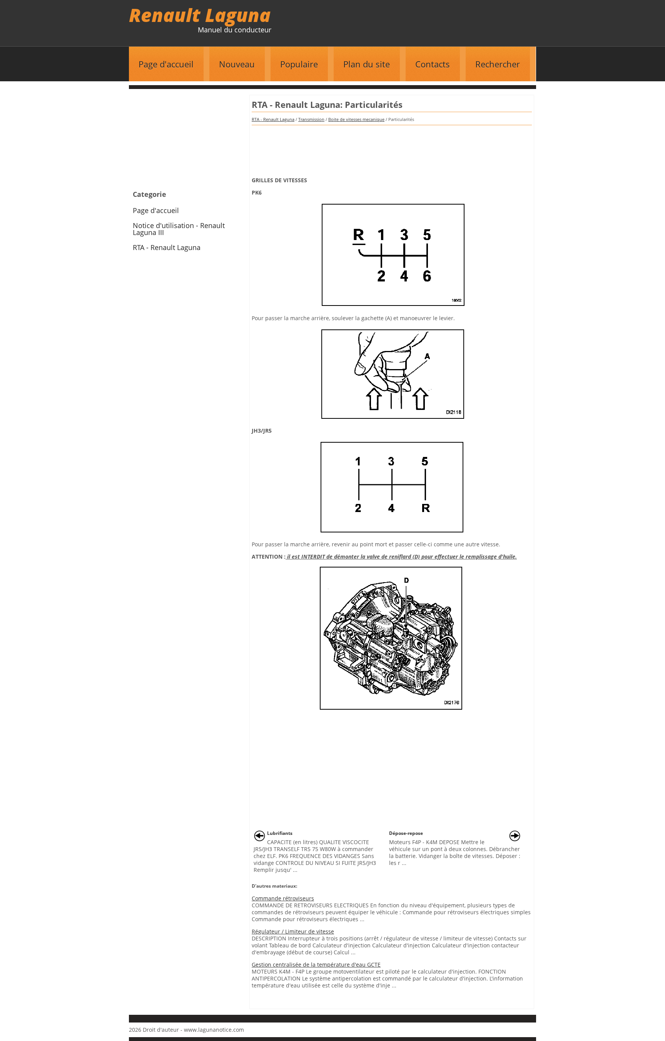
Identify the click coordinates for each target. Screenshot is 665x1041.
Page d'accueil (166, 64)
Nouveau (237, 64)
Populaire (299, 64)
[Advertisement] (392, 148)
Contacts (432, 64)
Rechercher (497, 64)
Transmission (311, 119)
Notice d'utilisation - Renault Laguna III (179, 229)
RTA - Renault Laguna (273, 119)
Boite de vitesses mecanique (356, 119)
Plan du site (366, 64)
